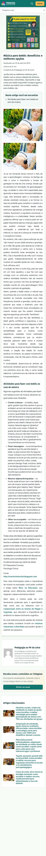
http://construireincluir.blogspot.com (20, 576)
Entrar (40, 3)
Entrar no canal (23, 687)
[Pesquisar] (32, 4)
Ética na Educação (28, 588)
